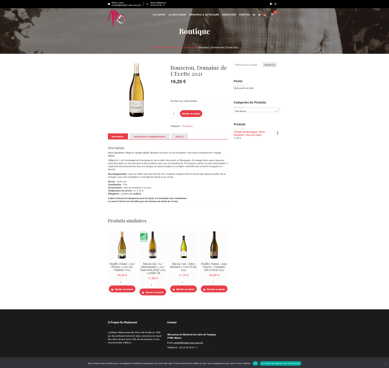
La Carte (159, 14)
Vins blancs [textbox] (256, 111)
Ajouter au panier (191, 113)
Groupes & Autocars (204, 14)
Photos (244, 14)
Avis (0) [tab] (179, 136)
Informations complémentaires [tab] (149, 136)
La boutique (177, 14)
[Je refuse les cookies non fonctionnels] (385, 363)
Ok (255, 363)
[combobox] (257, 110)
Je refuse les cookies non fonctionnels (280, 363)
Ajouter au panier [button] (124, 289)
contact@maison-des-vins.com (188, 342)
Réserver (229, 14)
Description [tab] (118, 136)
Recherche (270, 64)
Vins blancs (187, 125)
